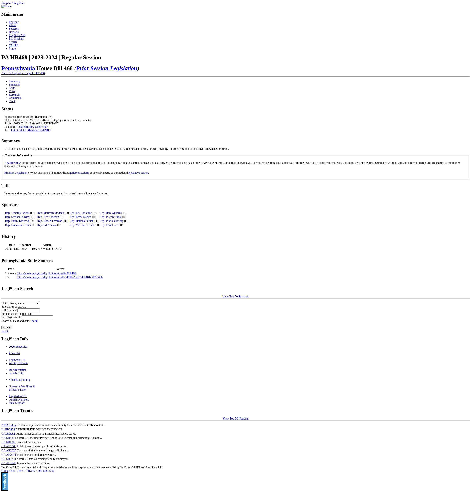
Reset (4, 331)
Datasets (14, 31)
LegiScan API (17, 35)
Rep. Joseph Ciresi (110, 216)
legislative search (138, 172)
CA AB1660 (8, 446)
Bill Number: (9, 310)
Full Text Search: (11, 317)
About (12, 25)
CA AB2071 (8, 454)
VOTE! (13, 45)
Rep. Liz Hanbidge (81, 212)
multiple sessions (79, 172)
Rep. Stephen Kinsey (17, 216)
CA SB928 (7, 458)
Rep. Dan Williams (111, 212)
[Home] (6, 6)
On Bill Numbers (19, 399)
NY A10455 (8, 425)
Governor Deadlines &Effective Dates (22, 388)
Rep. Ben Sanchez (48, 216)
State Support (16, 402)
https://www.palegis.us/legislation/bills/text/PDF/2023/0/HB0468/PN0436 (60, 277)
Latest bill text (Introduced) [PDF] (31, 130)
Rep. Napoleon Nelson (18, 225)
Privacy (30, 470)
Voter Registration (19, 379)
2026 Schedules (18, 346)
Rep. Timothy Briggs (17, 212)
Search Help (16, 373)
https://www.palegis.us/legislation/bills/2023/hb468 (46, 273)
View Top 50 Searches (235, 296)
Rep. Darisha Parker (81, 221)
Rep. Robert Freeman (49, 221)
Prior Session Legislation (106, 68)
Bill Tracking (16, 38)
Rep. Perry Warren (80, 216)
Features (14, 28)
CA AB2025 (8, 450)
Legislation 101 (18, 396)
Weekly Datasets (18, 363)
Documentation (18, 369)
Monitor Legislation (15, 172)
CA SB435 (7, 437)
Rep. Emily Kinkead (17, 221)
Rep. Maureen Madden (50, 212)
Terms (20, 470)
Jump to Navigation (12, 3)
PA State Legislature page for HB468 (23, 73)
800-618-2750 (46, 470)
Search (13, 41)
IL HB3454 (8, 429)
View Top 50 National (236, 418)
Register (13, 22)
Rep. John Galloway (111, 221)
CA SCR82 (8, 433)
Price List (14, 353)
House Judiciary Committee (31, 126)
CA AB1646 (8, 463)
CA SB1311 (8, 442)
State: (5, 303)
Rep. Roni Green (109, 225)
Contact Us (8, 470)
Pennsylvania (18, 68)
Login (12, 48)
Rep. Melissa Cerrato (82, 225)
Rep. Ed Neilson (46, 225)
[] (34, 320)
